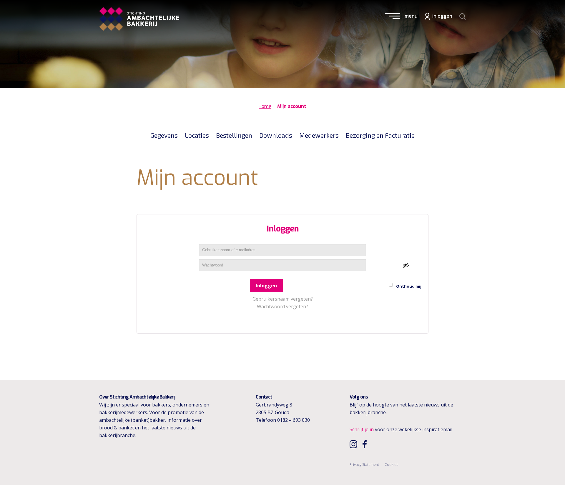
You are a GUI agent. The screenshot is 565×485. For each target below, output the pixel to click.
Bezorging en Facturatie (380, 135)
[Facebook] (366, 444)
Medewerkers (319, 135)
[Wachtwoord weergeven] (406, 265)
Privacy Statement (364, 464)
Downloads (275, 135)
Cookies (391, 464)
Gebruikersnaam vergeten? (282, 299)
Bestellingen (234, 135)
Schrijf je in (362, 429)
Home (265, 106)
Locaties (197, 135)
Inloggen (266, 285)
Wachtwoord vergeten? (282, 306)
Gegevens (164, 135)
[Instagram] (354, 444)
